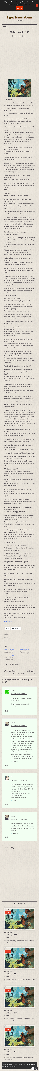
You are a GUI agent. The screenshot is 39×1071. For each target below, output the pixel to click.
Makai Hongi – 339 (10, 935)
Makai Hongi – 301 (25, 649)
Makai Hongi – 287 (10, 1013)
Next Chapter (8, 621)
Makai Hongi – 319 (10, 1052)
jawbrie (25, 36)
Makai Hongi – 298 (9, 656)
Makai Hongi (14, 664)
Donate (19, 8)
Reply (6, 711)
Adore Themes (12, 1066)
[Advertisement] (19, 58)
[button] (34, 1068)
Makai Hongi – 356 (10, 974)
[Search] (35, 27)
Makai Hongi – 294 (9, 649)
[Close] (37, 5)
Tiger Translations (19, 17)
